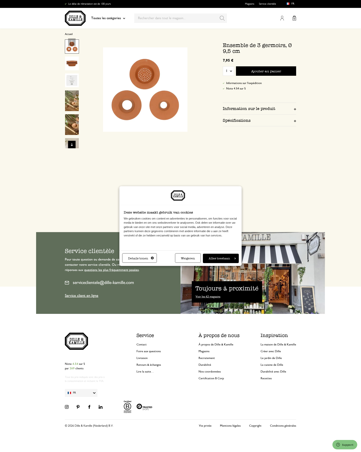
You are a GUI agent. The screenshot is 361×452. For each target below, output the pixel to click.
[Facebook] (89, 407)
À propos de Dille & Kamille (216, 344)
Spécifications (237, 120)
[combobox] (180, 18)
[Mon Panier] (294, 18)
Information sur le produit (249, 108)
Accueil (69, 34)
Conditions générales (283, 425)
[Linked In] (100, 407)
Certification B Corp (211, 378)
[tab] (259, 108)
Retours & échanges (149, 364)
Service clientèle (267, 4)
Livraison (142, 358)
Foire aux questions (149, 351)
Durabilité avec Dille (273, 371)
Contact (142, 344)
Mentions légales (230, 425)
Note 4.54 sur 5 (236, 88)
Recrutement (207, 358)
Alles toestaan (219, 258)
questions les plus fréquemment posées (111, 270)
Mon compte (282, 18)
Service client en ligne (81, 296)
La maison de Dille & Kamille (278, 344)
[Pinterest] (78, 407)
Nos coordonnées (210, 371)
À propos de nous (219, 335)
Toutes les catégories (106, 18)
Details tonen (138, 258)
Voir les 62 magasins (208, 296)
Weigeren (188, 258)
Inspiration (274, 335)
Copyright (255, 425)
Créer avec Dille (271, 351)
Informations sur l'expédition (244, 83)
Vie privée (205, 425)
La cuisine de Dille (272, 364)
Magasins (249, 4)
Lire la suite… (145, 371)
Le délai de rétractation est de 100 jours (89, 4)
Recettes (266, 378)
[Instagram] (67, 407)
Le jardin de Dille (271, 358)
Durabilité (205, 364)
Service (145, 335)
